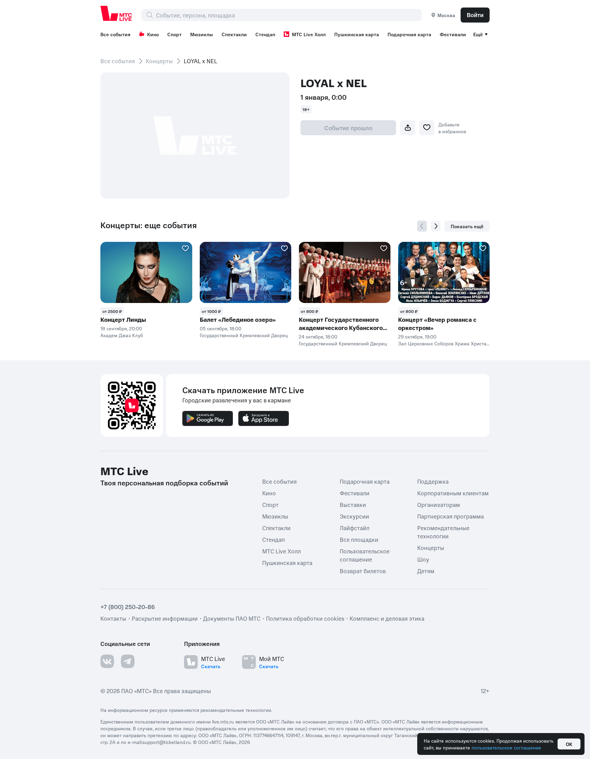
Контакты (113, 618)
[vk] (107, 661)
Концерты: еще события (148, 225)
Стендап (265, 34)
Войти (475, 15)
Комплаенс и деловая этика (387, 618)
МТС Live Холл (309, 34)
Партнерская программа (450, 516)
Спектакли (234, 34)
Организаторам (438, 504)
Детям (425, 571)
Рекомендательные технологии (443, 532)
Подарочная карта (409, 34)
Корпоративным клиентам (453, 493)
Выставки (353, 504)
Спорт (174, 34)
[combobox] (289, 15)
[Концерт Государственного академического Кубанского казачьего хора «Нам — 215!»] (345, 272)
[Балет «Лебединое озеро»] (246, 272)
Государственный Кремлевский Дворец (244, 335)
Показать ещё (467, 226)
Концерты (159, 61)
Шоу (423, 559)
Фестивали (453, 34)
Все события (115, 34)
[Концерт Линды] (146, 272)
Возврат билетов (363, 571)
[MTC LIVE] (116, 13)
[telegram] (128, 661)
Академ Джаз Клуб (121, 335)
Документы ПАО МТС (232, 618)
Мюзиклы (201, 34)
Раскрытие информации (165, 618)
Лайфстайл (354, 528)
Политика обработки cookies (305, 618)
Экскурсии (354, 516)
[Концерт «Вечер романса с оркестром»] (444, 272)
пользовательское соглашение (506, 747)
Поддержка (433, 481)
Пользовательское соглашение (365, 555)
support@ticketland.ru (166, 742)
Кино (153, 34)
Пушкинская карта (356, 34)
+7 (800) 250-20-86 (127, 607)
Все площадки (359, 539)
